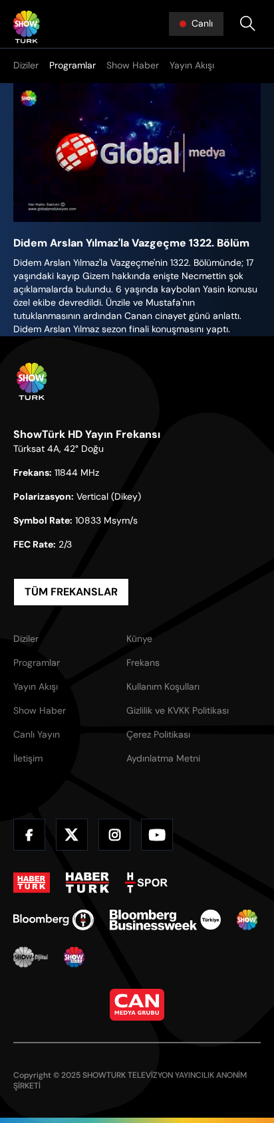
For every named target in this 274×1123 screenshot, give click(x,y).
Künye (139, 639)
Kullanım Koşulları (163, 686)
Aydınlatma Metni (163, 758)
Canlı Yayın (36, 734)
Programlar (72, 65)
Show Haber (132, 65)
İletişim (28, 758)
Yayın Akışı (192, 65)
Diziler (26, 65)
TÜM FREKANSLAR (71, 592)
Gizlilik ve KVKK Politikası (177, 710)
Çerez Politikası (158, 734)
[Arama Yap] (247, 24)
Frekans (143, 662)
